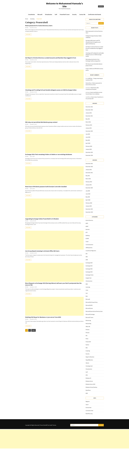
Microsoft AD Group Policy (91, 302)
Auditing (88, 235)
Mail (87, 296)
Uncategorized (89, 366)
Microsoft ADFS (89, 305)
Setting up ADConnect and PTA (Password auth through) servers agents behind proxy (93, 42)
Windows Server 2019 (90, 384)
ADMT (87, 226)
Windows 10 (88, 378)
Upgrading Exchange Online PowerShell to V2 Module (42, 219)
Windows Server (89, 381)
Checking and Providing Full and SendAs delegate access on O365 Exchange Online (50, 90)
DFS (86, 253)
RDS (87, 347)
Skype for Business (90, 357)
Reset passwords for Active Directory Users (38, 26)
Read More (28, 34)
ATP (87, 232)
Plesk (87, 338)
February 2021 (89, 125)
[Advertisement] (54, 47)
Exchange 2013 (89, 265)
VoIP (56, 14)
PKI (86, 335)
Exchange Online (89, 275)
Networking (88, 323)
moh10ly (26, 27)
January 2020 (89, 149)
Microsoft (40, 14)
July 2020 (88, 134)
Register (88, 401)
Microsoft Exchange (90, 314)
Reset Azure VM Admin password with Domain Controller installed (46, 187)
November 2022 (89, 109)
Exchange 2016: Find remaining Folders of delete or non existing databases (48, 154)
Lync (87, 293)
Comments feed (89, 410)
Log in (87, 404)
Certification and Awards (94, 14)
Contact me (82, 14)
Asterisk (87, 229)
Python (87, 344)
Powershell (88, 341)
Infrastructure (89, 281)
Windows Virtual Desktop (91, 387)
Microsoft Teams (89, 317)
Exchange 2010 (89, 262)
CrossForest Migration (91, 250)
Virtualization (48, 14)
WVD (87, 393)
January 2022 (89, 113)
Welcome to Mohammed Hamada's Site (64, 5)
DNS (87, 256)
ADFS (87, 223)
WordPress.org (89, 413)
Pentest (87, 329)
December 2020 (89, 131)
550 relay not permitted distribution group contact (41, 122)
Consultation (31, 14)
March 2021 (88, 122)
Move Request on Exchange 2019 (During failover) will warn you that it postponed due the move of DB (53, 284)
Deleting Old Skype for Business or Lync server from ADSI (43, 317)
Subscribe (101, 6)
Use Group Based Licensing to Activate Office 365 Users (42, 251)
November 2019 (89, 155)
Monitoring (88, 320)
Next (33, 330)
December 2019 (89, 152)
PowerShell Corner (65, 14)
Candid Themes (52, 425)
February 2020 (89, 146)
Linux (87, 290)
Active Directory (89, 220)
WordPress (88, 390)
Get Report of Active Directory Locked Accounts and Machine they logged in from (50, 58)
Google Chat (88, 278)
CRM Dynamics (89, 247)
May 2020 (88, 140)
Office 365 (88, 326)
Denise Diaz (88, 83)
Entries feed (88, 407)
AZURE (87, 238)
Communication (89, 244)
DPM (87, 259)
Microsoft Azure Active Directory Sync (94, 311)
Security (74, 14)
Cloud (87, 241)
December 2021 (89, 116)
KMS (87, 284)
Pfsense (87, 332)
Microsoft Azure (89, 308)
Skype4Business (89, 360)
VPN (87, 375)
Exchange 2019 (89, 272)
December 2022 (89, 106)
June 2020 (88, 137)
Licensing (88, 287)
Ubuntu (87, 363)
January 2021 (89, 128)
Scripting (88, 350)
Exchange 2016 (89, 269)
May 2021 (88, 119)
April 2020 (88, 143)
